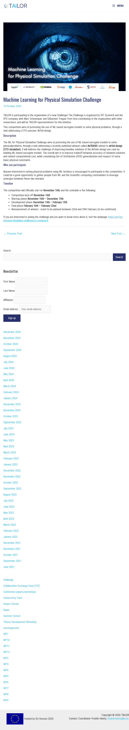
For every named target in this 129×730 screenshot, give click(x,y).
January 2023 (10, 464)
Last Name (9, 290)
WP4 (5, 670)
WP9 (5, 700)
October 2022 (10, 482)
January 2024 (10, 398)
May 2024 (8, 374)
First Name (9, 281)
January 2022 (10, 536)
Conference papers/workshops (19, 591)
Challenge (8, 579)
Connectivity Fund (12, 597)
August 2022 (10, 494)
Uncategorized (11, 628)
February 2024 (11, 392)
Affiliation (8, 300)
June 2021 (8, 567)
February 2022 (11, 530)
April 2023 (8, 446)
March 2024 (9, 386)
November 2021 (11, 548)
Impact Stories (11, 603)
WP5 (5, 676)
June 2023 (8, 434)
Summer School (11, 616)
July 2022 (8, 500)
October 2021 (10, 554)
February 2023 (11, 458)
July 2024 (8, 362)
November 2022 (11, 476)
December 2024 (12, 332)
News (6, 610)
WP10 (6, 640)
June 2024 (8, 368)
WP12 (6, 652)
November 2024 (11, 338)
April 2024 (8, 380)
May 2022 (8, 512)
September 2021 (12, 560)
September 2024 (12, 350)
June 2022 (8, 506)
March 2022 (9, 524)
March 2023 (9, 452)
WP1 (5, 634)
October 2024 (10, 344)
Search (7, 250)
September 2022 (12, 488)
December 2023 (12, 404)
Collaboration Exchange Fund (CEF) (21, 585)
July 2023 (8, 428)
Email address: (11, 309)
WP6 (5, 682)
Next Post (118, 233)
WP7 (5, 688)
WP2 (5, 658)
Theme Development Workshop (20, 622)
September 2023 (12, 422)
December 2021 (12, 542)
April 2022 (8, 518)
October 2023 (10, 416)
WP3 (5, 664)
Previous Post (13, 233)
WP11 (6, 646)
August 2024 (10, 356)
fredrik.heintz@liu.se (118, 718)
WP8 (5, 694)
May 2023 (8, 440)
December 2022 (12, 470)
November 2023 (11, 410)
